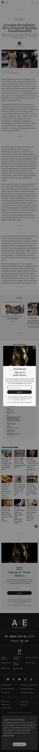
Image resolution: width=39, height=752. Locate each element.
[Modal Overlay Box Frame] (19, 376)
